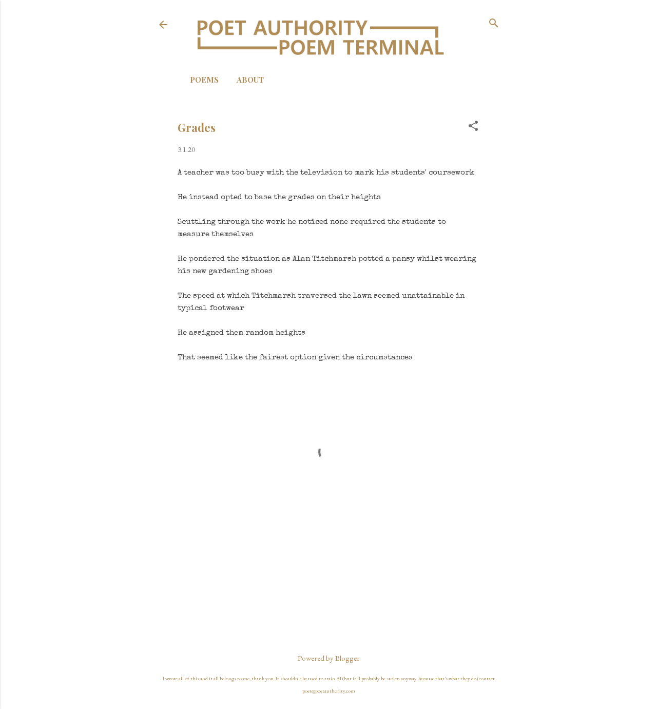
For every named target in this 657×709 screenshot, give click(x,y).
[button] (473, 126)
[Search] (494, 23)
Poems (204, 79)
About (250, 79)
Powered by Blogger (329, 658)
